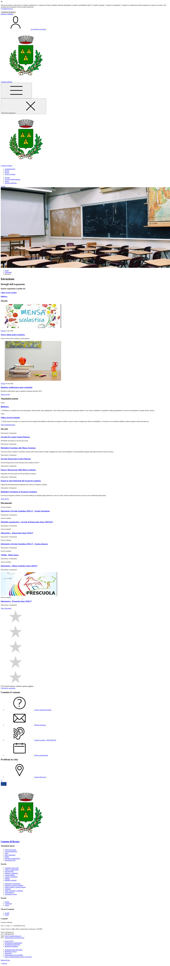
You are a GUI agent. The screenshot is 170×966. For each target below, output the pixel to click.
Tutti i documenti (6, 608)
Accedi (3, 186)
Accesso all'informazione (12, 179)
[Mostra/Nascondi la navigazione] (16, 90)
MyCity (4, 963)
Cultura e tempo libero (12, 869)
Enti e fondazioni (10, 855)
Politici (7, 857)
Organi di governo (10, 850)
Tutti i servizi (5, 499)
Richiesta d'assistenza (11, 946)
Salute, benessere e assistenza (14, 891)
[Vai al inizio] (1, 780)
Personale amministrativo (12, 858)
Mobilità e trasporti (10, 880)
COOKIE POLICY (7, 9)
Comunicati (8, 903)
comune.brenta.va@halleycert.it (14, 938)
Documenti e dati (10, 860)
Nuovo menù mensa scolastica (13, 335)
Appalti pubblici (10, 875)
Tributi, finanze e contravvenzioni (15, 887)
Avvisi (7, 905)
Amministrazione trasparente (13, 950)
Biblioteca (4, 296)
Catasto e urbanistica (11, 877)
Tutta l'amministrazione (8, 425)
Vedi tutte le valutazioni (8, 688)
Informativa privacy (11, 951)
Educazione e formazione (12, 883)
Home (7, 270)
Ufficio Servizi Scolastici (9, 292)
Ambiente (8, 889)
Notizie (7, 902)
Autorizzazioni (9, 892)
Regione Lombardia (7, 14)
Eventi (7, 915)
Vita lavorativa (9, 871)
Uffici (6, 853)
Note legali (8, 953)
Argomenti (8, 272)
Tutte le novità (5, 394)
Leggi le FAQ (9, 941)
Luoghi (7, 913)
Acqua (7, 181)
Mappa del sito (5, 960)
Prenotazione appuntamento (13, 943)
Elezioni (7, 177)
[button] (10, 169)
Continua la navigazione (8, 12)
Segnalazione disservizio (12, 944)
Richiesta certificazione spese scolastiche (16, 387)
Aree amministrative (11, 851)
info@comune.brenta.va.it (13, 936)
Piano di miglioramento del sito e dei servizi (18, 957)
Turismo (7, 878)
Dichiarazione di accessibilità (14, 955)
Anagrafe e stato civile (12, 868)
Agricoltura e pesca (11, 894)
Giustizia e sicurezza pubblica (14, 885)
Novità (3, 331)
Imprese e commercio (11, 873)
